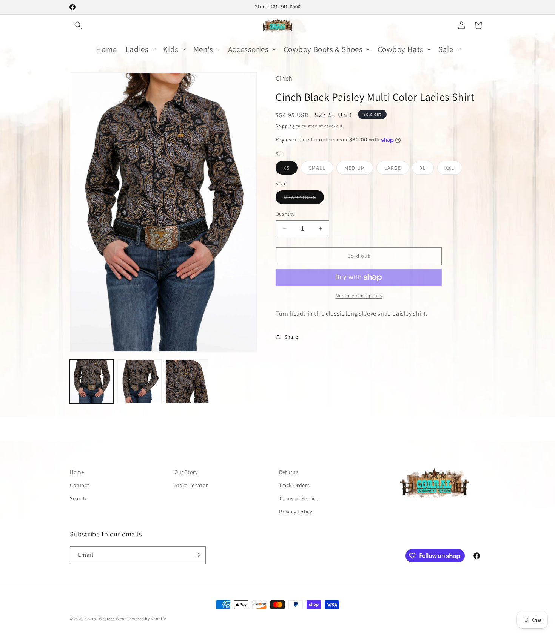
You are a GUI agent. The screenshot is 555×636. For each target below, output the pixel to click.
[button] (78, 25)
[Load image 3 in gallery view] (187, 381)
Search (78, 498)
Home (77, 472)
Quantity (285, 214)
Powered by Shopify (146, 618)
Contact (79, 485)
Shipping (285, 126)
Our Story (185, 472)
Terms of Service (299, 498)
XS (291, 169)
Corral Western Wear (105, 618)
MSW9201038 (304, 198)
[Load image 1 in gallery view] (92, 381)
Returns (288, 472)
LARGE (396, 169)
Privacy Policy (295, 511)
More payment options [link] (359, 295)
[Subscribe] (197, 555)
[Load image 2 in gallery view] (139, 381)
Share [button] (291, 336)
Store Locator (191, 485)
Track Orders (294, 485)
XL (427, 169)
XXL (453, 169)
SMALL (321, 169)
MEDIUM (358, 169)
